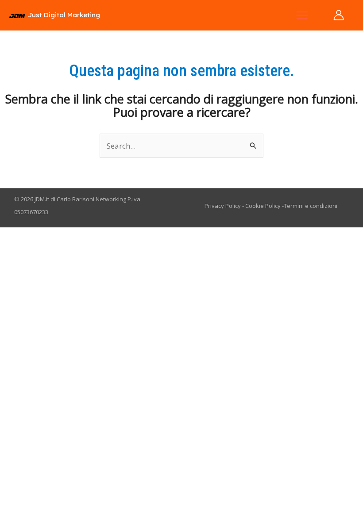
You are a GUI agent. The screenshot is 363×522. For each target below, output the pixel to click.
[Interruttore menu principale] (302, 15)
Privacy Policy (223, 206)
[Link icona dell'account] (338, 15)
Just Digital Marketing (64, 15)
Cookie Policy (263, 206)
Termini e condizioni (310, 206)
